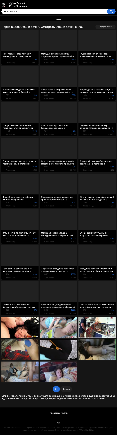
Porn (58, 423)
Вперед (66, 389)
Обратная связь (58, 413)
